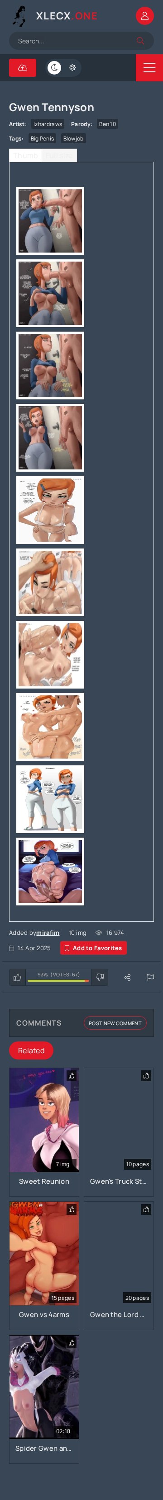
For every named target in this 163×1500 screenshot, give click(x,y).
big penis (42, 138)
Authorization (145, 16)
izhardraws (48, 124)
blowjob (73, 138)
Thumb (25, 155)
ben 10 (107, 124)
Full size (59, 155)
